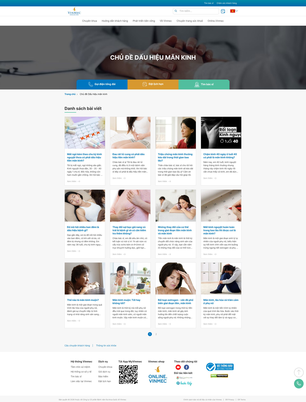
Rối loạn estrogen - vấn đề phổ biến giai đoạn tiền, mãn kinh (175, 301)
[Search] (176, 11)
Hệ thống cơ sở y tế (81, 371)
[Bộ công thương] (219, 366)
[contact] (299, 383)
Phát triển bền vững (144, 20)
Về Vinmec (166, 20)
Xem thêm (71, 181)
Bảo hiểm (103, 376)
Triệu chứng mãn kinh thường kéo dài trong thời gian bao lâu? (175, 157)
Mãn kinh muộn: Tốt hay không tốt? (126, 301)
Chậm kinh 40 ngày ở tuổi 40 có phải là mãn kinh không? (220, 156)
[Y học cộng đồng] (184, 377)
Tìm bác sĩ (208, 3)
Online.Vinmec (216, 20)
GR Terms (242, 400)
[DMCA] (219, 376)
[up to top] (299, 372)
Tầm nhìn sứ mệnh (80, 367)
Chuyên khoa (89, 20)
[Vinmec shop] (158, 374)
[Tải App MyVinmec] (128, 374)
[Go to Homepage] (74, 11)
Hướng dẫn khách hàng (115, 20)
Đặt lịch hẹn (104, 381)
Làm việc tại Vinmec (81, 381)
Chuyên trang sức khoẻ (190, 20)
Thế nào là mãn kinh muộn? (83, 300)
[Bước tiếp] (184, 383)
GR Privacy (229, 400)
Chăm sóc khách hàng (227, 3)
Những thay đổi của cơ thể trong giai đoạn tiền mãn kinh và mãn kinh (175, 230)
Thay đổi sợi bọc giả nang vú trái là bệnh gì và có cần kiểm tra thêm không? (129, 230)
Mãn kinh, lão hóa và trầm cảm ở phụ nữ (220, 301)
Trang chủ (70, 94)
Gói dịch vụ (104, 371)
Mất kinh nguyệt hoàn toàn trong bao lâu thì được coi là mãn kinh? (219, 230)
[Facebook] (186, 367)
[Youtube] (178, 367)
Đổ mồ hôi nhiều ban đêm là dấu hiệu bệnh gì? (83, 229)
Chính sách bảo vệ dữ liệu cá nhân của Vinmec (202, 400)
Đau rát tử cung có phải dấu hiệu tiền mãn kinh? (129, 156)
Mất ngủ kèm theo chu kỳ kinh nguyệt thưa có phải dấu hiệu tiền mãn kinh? (84, 157)
